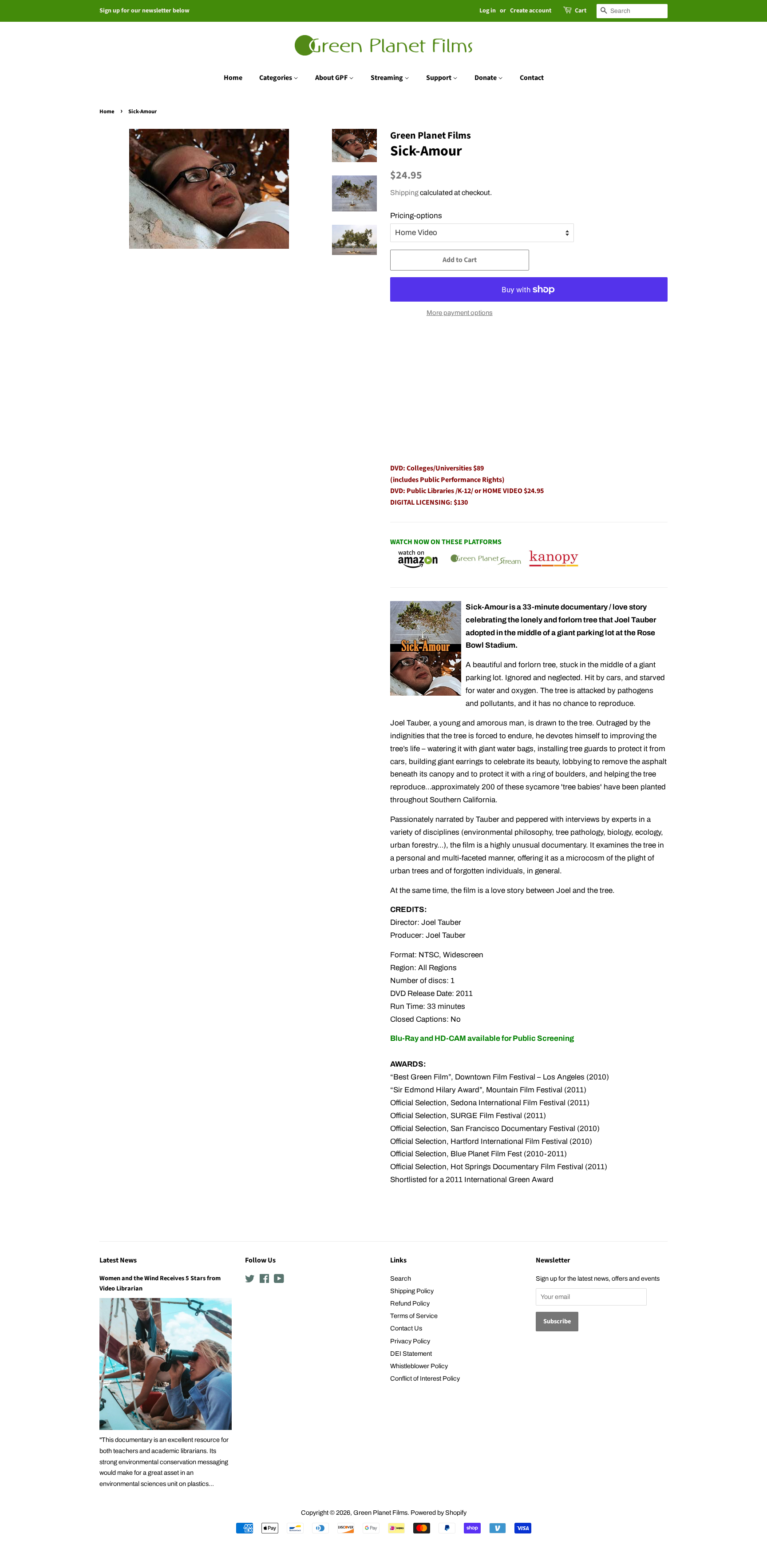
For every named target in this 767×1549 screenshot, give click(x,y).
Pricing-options (416, 215)
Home (233, 78)
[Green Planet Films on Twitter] (250, 1280)
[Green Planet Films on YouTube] (279, 1280)
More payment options (460, 312)
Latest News (118, 1260)
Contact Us (406, 1328)
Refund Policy (410, 1303)
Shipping (404, 192)
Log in (487, 10)
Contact (532, 78)
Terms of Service (414, 1315)
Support (439, 78)
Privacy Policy (410, 1341)
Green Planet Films (380, 1512)
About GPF (332, 78)
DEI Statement (411, 1353)
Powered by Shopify (439, 1512)
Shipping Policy (412, 1290)
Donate (486, 78)
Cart (580, 10)
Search (400, 1278)
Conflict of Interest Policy (425, 1378)
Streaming (387, 78)
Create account (530, 10)
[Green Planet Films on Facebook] (264, 1280)
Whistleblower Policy (419, 1366)
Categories (276, 78)
